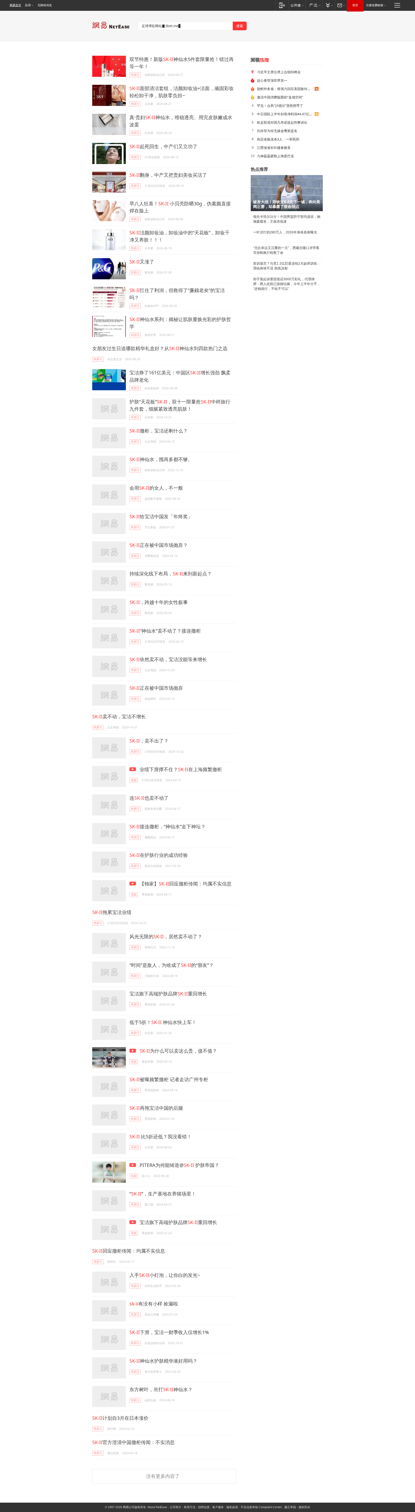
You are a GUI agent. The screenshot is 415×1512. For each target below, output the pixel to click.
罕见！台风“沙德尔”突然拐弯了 (280, 105)
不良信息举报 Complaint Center (261, 1507)
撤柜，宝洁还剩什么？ (158, 430)
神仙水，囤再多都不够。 (161, 459)
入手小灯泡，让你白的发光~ (164, 1275)
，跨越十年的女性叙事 (158, 602)
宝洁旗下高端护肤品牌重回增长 (168, 993)
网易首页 (15, 5)
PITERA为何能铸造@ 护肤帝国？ (178, 1165)
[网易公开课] (296, 5)
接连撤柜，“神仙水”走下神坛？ (167, 826)
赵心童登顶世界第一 (272, 80)
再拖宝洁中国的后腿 (156, 1108)
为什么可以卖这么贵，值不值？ (178, 1051)
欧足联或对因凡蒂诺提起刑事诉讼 (282, 122)
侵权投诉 (304, 1507)
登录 (355, 5)
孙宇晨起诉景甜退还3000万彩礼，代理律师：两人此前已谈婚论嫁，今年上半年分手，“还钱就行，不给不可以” (286, 284)
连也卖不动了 (149, 798)
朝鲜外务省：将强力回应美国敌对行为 (285, 88)
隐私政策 (232, 1507)
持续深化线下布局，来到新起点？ (170, 573)
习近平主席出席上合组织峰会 (279, 72)
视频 (134, 780)
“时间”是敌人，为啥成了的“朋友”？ (171, 965)
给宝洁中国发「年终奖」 (161, 516)
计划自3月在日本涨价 (120, 1418)
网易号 (135, 75)
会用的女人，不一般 (156, 488)
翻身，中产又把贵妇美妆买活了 (168, 175)
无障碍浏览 (44, 5)
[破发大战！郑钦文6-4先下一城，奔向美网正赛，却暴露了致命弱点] (287, 193)
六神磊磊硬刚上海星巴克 (275, 156)
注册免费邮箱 (374, 5)
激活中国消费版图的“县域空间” (280, 97)
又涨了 (141, 261)
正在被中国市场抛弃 (156, 688)
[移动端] (282, 5)
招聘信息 (204, 1507)
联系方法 (189, 1507)
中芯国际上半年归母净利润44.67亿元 (285, 114)
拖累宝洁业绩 (111, 912)
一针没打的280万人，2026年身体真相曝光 (285, 232)
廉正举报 (290, 1507)
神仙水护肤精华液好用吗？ (163, 1361)
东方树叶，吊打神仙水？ (161, 1389)
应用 (28, 5)
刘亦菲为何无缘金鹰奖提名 (277, 130)
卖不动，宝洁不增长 (119, 716)
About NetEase (157, 1507)
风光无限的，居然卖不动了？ (165, 936)
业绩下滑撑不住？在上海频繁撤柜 (180, 769)
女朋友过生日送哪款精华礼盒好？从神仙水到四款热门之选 (159, 348)
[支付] (329, 5)
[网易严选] (314, 5)
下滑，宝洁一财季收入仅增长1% (169, 1332)
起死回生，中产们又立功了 (163, 146)
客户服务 (218, 1507)
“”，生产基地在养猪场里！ (162, 1193)
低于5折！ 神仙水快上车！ (162, 1022)
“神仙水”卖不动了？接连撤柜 (165, 631)
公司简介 (175, 1507)
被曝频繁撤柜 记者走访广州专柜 (168, 1079)
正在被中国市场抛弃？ (158, 545)
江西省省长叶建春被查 (274, 147)
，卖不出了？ (149, 741)
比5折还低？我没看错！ (160, 1136)
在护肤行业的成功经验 (158, 855)
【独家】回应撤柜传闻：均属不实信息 (185, 883)
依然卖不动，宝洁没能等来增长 (168, 659)
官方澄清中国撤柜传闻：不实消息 (133, 1442)
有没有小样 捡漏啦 (153, 1303)
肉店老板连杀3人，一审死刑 (278, 139)
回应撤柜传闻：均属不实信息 (128, 1251)
